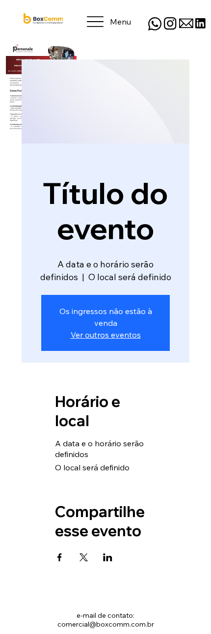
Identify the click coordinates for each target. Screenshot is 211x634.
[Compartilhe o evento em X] (83, 557)
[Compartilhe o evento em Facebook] (59, 557)
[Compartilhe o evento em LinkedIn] (107, 557)
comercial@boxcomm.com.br (105, 624)
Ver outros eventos (106, 335)
